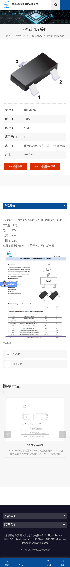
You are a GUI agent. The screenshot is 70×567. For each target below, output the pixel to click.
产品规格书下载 (47, 167)
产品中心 (20, 35)
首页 (10, 35)
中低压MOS (36, 35)
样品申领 (17, 167)
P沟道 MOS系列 (55, 35)
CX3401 (17, 354)
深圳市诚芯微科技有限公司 (25, 4)
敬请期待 (17, 364)
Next (62, 434)
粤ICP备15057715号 (56, 539)
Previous (7, 434)
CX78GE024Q (35, 445)
